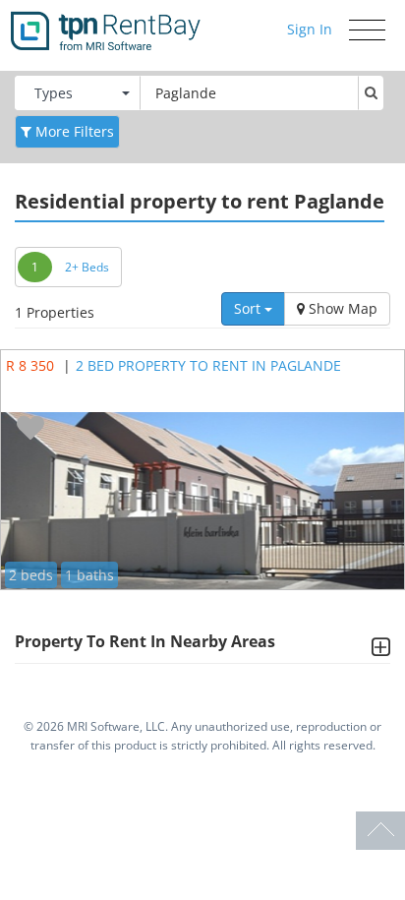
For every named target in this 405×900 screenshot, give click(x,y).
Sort (249, 308)
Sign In (309, 29)
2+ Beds (87, 267)
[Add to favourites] (30, 429)
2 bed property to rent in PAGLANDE (208, 365)
